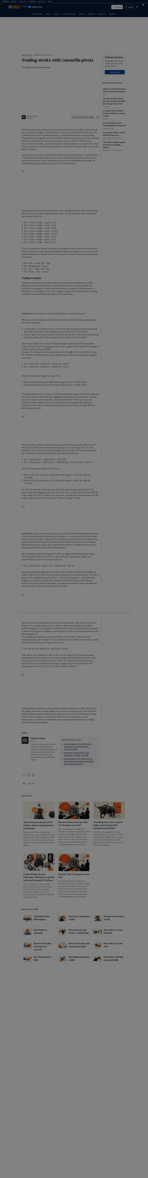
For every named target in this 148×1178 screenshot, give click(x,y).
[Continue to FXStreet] (143, 5)
